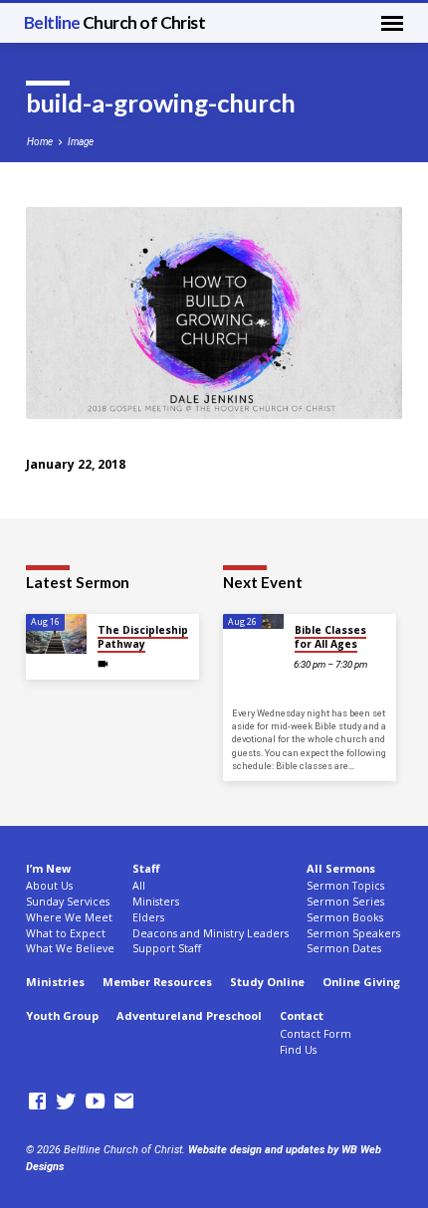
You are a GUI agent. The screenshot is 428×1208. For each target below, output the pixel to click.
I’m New (48, 868)
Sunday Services (67, 901)
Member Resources (157, 981)
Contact (301, 1015)
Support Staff (166, 948)
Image (81, 141)
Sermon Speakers (353, 933)
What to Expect (66, 933)
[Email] (123, 1102)
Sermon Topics (345, 886)
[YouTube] (95, 1102)
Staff (145, 868)
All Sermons (341, 868)
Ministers (155, 901)
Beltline (115, 22)
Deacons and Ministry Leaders (210, 933)
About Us (49, 886)
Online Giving (361, 981)
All (138, 886)
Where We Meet (69, 917)
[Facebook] (37, 1102)
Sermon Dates (344, 948)
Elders (148, 917)
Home (40, 141)
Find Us (298, 1050)
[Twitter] (66, 1102)
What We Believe (70, 948)
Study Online (267, 981)
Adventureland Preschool (189, 1015)
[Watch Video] (103, 664)
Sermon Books (345, 917)
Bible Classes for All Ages (330, 637)
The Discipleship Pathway (143, 637)
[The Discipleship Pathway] (56, 634)
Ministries (55, 981)
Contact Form (315, 1034)
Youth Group (62, 1015)
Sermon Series (345, 901)
